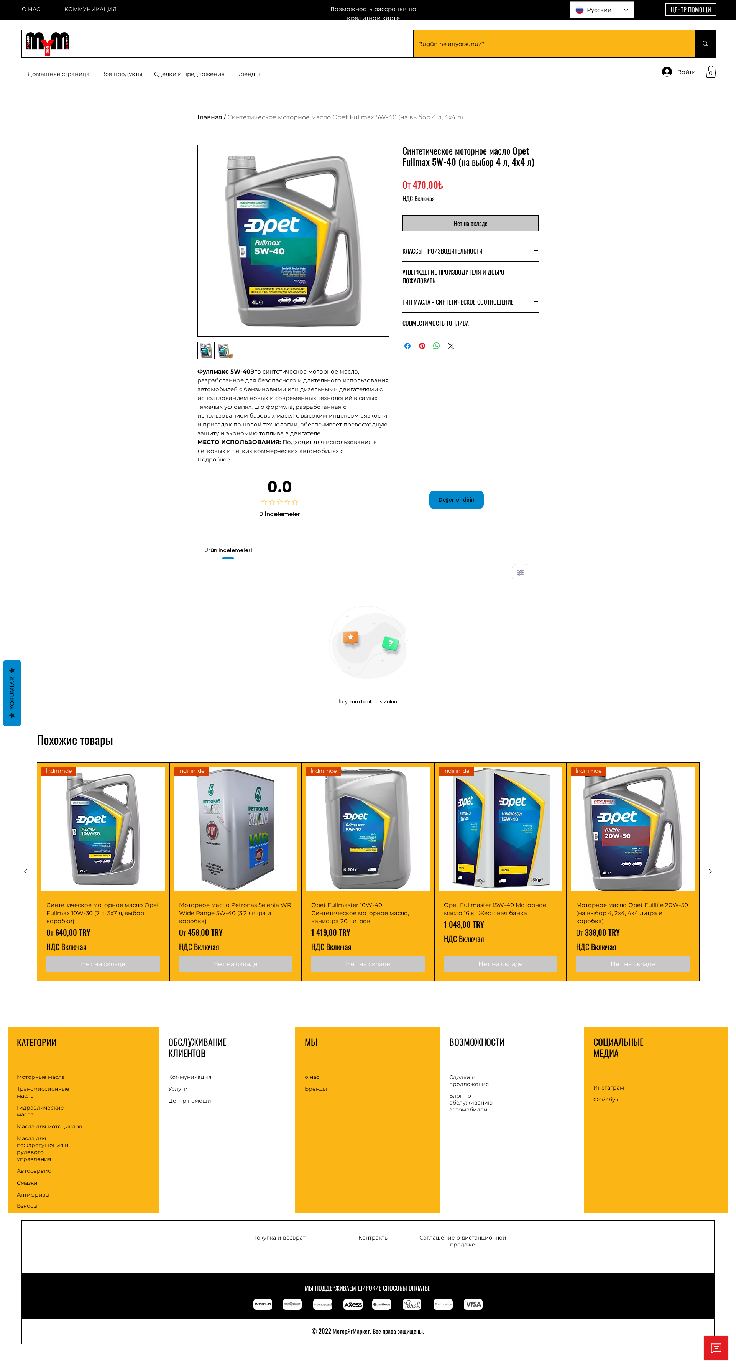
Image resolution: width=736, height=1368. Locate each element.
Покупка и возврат (279, 1237)
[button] (248, 74)
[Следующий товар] (710, 871)
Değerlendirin (457, 500)
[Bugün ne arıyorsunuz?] (705, 43)
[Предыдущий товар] (25, 871)
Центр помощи (189, 1100)
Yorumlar (12, 693)
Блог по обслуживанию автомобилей (471, 1102)
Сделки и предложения (469, 1081)
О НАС (31, 9)
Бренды (316, 1088)
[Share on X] (451, 346)
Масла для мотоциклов (49, 1126)
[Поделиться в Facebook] (407, 346)
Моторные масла (41, 1076)
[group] (368, 872)
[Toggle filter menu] (520, 572)
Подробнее (213, 459)
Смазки (27, 1182)
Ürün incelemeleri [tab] (228, 550)
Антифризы (33, 1194)
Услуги (178, 1088)
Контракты (373, 1237)
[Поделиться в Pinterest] (422, 346)
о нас (312, 1076)
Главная (209, 117)
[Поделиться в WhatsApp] (436, 346)
